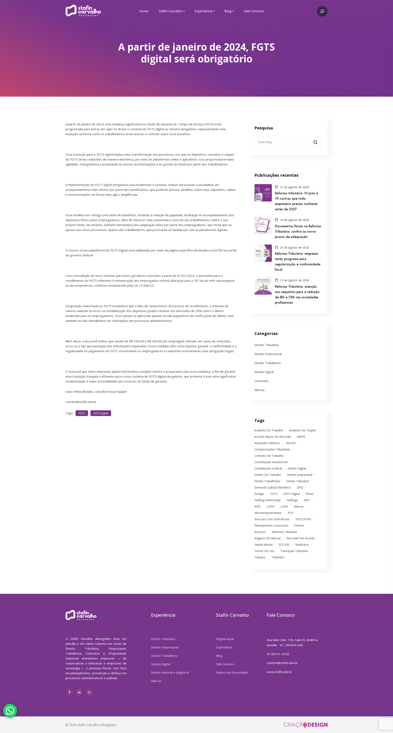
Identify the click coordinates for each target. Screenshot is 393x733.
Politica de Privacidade (232, 672)
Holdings (292, 500)
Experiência (203, 11)
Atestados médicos (267, 443)
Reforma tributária (284, 532)
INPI (306, 500)
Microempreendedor (268, 513)
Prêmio (299, 525)
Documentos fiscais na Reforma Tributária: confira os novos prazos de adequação (298, 231)
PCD (291, 513)
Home (144, 11)
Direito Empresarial (268, 354)
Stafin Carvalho (170, 11)
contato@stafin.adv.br (282, 663)
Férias (310, 494)
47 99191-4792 (278, 654)
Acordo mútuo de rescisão (272, 437)
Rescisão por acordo (301, 538)
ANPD (301, 437)
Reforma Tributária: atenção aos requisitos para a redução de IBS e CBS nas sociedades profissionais (297, 294)
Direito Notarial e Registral (170, 672)
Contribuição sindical (268, 468)
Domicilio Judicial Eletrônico (272, 487)
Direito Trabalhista (267, 363)
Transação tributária (294, 551)
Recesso (260, 532)
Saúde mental (263, 544)
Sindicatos (302, 544)
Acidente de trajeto (302, 430)
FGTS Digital (101, 413)
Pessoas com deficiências (272, 519)
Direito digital (297, 468)
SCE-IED (284, 544)
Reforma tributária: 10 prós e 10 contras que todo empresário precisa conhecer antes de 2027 (296, 201)
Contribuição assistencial (270, 462)
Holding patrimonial (267, 500)
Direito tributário (297, 481)
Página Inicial (225, 639)
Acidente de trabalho (268, 430)
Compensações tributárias (272, 449)
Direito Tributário (266, 345)
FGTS (82, 413)
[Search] (318, 140)
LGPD (270, 506)
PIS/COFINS (303, 519)
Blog (228, 11)
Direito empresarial (299, 475)
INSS (257, 506)
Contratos (261, 381)
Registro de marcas (267, 538)
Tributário (277, 557)
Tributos (259, 557)
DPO (300, 487)
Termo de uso (264, 551)
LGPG (284, 506)
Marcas (259, 390)
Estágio (259, 494)
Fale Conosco (254, 11)
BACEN (291, 443)
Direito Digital (264, 372)
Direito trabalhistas (267, 481)
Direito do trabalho (267, 475)
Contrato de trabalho (269, 456)
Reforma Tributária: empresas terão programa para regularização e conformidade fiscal (297, 261)
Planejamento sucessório (271, 525)
